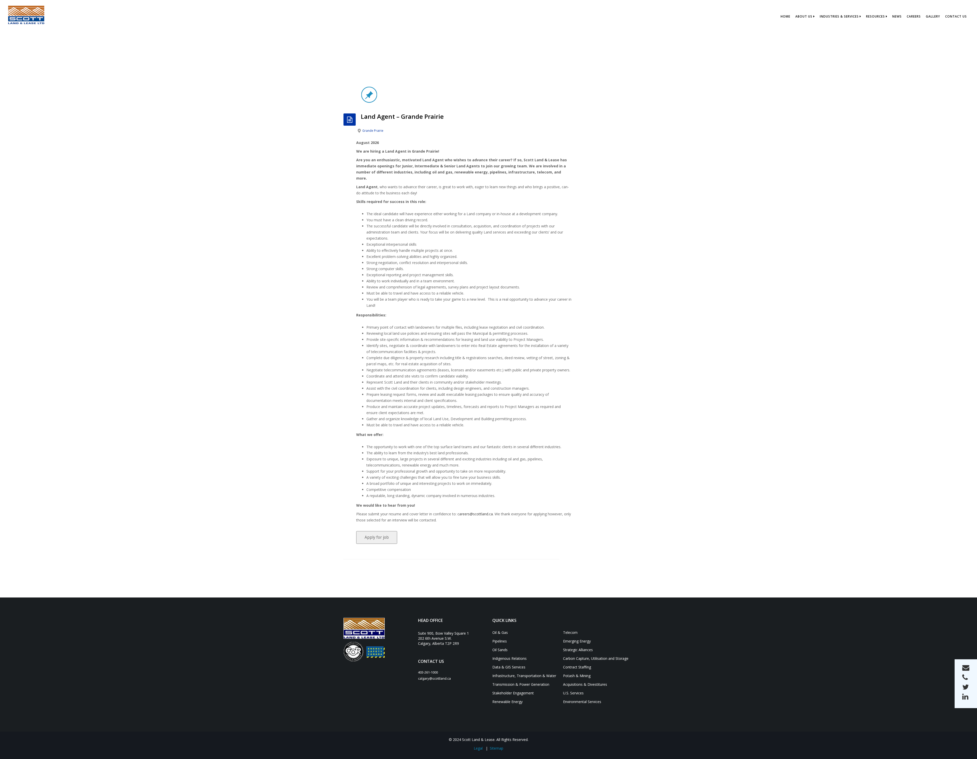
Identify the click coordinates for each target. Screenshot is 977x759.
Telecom (570, 632)
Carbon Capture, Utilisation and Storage (595, 658)
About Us (803, 16)
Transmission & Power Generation (520, 684)
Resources (875, 16)
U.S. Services (573, 693)
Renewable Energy (507, 701)
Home (785, 16)
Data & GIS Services (508, 667)
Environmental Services (582, 701)
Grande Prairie (372, 130)
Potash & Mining (577, 675)
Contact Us (956, 16)
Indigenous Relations (509, 658)
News (897, 16)
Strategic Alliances (578, 649)
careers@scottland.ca (475, 514)
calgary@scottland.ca (434, 678)
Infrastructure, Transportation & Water (524, 675)
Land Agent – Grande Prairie (402, 116)
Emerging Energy (577, 641)
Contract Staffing (577, 667)
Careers (914, 16)
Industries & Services (839, 16)
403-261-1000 (428, 672)
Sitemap (496, 748)
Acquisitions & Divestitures (585, 684)
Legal (478, 748)
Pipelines (499, 641)
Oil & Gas (500, 632)
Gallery (933, 16)
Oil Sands (500, 649)
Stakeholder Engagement (513, 693)
